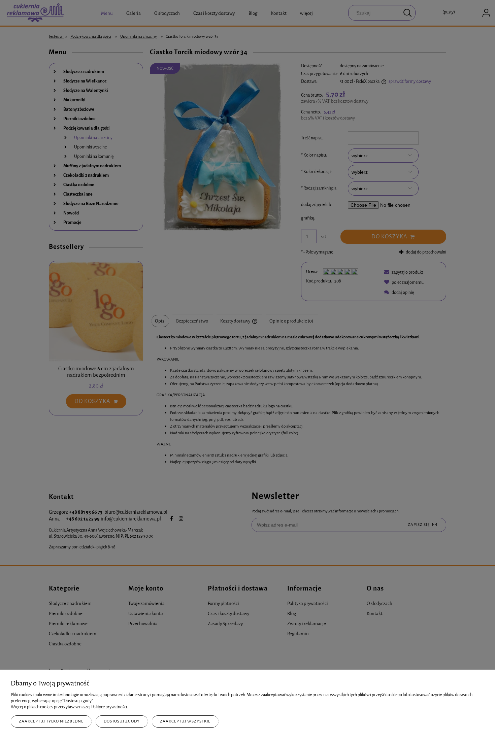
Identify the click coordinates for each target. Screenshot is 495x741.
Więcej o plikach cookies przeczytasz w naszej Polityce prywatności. (69, 707)
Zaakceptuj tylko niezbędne (51, 721)
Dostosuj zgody (122, 721)
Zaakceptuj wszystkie (185, 721)
